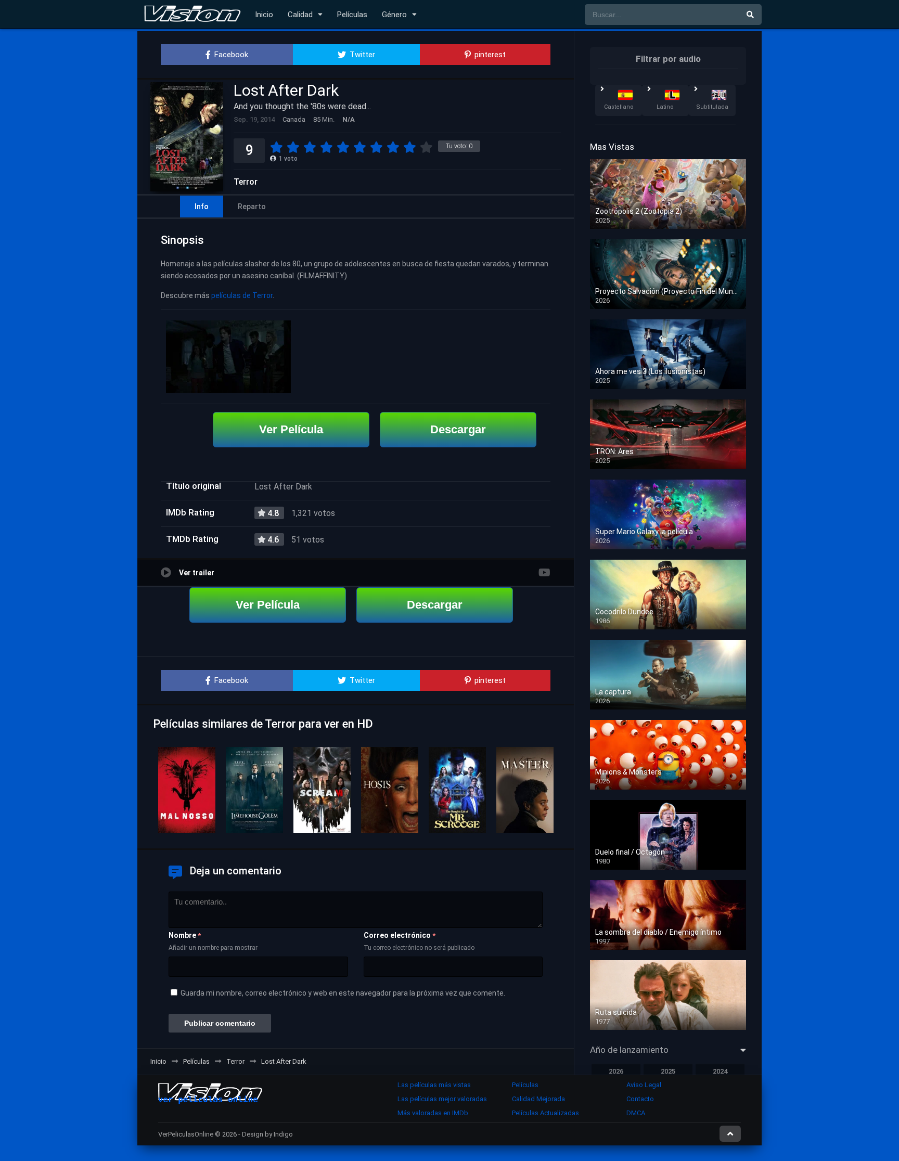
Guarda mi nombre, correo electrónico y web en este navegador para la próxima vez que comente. (343, 993)
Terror (246, 182)
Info (202, 206)
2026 (616, 1071)
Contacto (640, 1099)
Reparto (252, 206)
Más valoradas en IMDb (432, 1113)
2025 (668, 1071)
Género (394, 14)
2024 (720, 1071)
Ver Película (291, 429)
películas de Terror (242, 295)
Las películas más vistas (434, 1085)
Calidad (300, 14)
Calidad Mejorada (538, 1099)
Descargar (458, 429)
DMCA (635, 1113)
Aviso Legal (643, 1085)
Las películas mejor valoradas (442, 1099)
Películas (352, 14)
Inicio (264, 14)
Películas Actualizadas (545, 1113)
